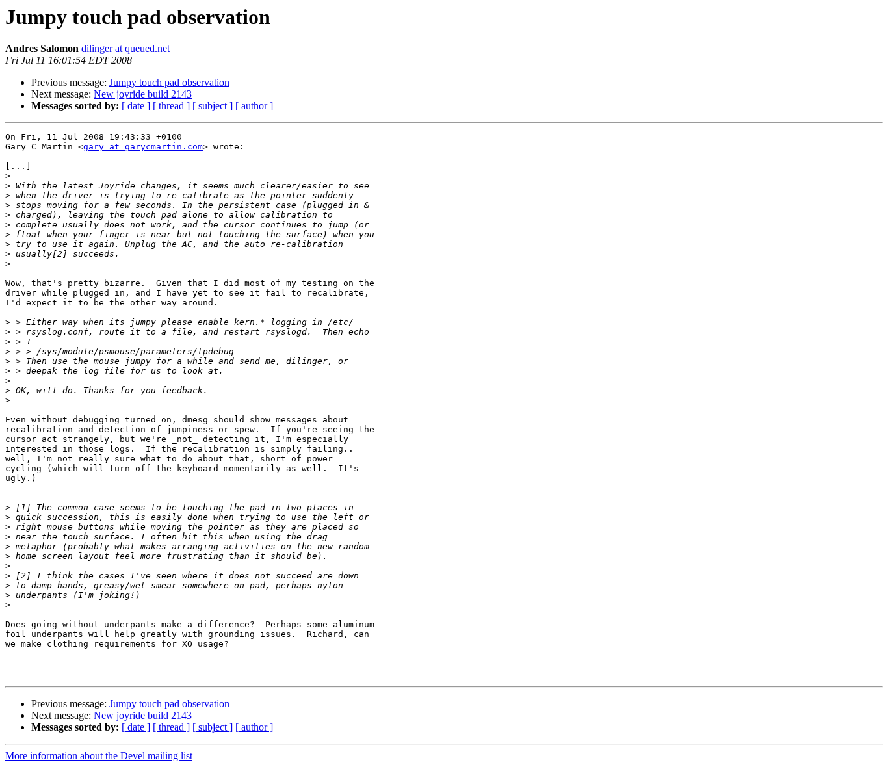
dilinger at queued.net (125, 48)
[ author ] (254, 105)
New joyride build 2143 (143, 93)
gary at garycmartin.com (143, 146)
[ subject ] (212, 105)
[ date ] (136, 105)
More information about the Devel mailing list (98, 755)
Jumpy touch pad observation (169, 82)
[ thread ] (171, 105)
